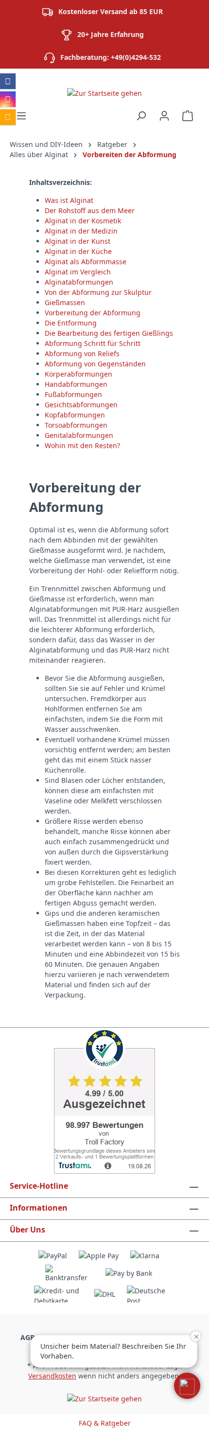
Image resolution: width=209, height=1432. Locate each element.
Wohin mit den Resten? (82, 445)
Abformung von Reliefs (82, 353)
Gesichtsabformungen (81, 404)
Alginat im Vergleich (78, 271)
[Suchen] (141, 116)
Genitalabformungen (79, 435)
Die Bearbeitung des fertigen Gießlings (109, 333)
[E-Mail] (8, 117)
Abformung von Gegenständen (95, 363)
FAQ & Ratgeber (105, 1423)
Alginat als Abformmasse (85, 261)
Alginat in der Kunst (77, 241)
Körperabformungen (78, 374)
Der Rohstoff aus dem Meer (90, 210)
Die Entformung (71, 322)
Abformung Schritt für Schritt (92, 343)
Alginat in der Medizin (81, 231)
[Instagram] (8, 99)
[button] (187, 1386)
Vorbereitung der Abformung (92, 312)
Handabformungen (76, 384)
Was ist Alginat (69, 200)
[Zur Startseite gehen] (104, 92)
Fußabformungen (73, 394)
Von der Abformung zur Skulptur (98, 292)
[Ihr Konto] (164, 116)
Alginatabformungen (79, 282)
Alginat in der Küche (78, 251)
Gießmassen (65, 302)
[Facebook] (8, 81)
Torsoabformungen (76, 425)
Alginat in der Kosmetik (83, 220)
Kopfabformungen (75, 414)
